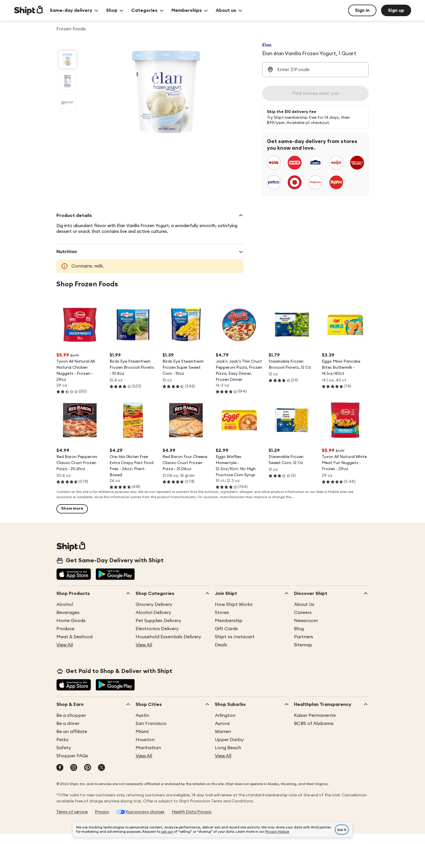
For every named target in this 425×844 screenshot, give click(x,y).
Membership (229, 620)
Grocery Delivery (154, 604)
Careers (303, 612)
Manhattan (148, 747)
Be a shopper (71, 715)
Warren (223, 731)
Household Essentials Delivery (168, 637)
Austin (142, 715)
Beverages (68, 612)
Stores (222, 612)
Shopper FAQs (72, 756)
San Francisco (151, 723)
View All (64, 645)
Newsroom (306, 620)
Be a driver (68, 723)
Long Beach (228, 747)
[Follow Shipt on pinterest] (87, 768)
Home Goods (71, 620)
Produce (65, 628)
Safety (63, 747)
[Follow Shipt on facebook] (59, 768)
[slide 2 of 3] (67, 81)
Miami (142, 731)
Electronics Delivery (157, 628)
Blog (299, 628)
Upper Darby (229, 739)
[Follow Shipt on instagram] (73, 768)
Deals (221, 645)
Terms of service (72, 812)
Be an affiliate (71, 731)
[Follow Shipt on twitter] (101, 768)
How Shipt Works (234, 604)
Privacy (102, 812)
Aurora (222, 723)
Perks (62, 739)
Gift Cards (226, 628)
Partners (303, 637)
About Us (304, 604)
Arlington (225, 715)
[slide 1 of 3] (67, 59)
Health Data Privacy (192, 812)
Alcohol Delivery (153, 612)
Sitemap (303, 645)
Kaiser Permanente (315, 715)
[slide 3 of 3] (67, 103)
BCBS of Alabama (313, 723)
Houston (145, 739)
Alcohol (64, 604)
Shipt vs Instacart (234, 637)
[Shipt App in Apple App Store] (73, 574)
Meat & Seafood (74, 637)
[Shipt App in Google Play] (115, 574)
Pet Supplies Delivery (158, 620)
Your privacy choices (145, 812)
